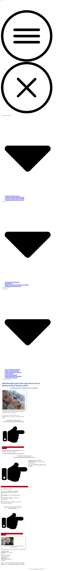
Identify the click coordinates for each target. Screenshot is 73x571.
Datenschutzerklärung (36, 569)
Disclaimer (31, 569)
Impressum (41, 569)
